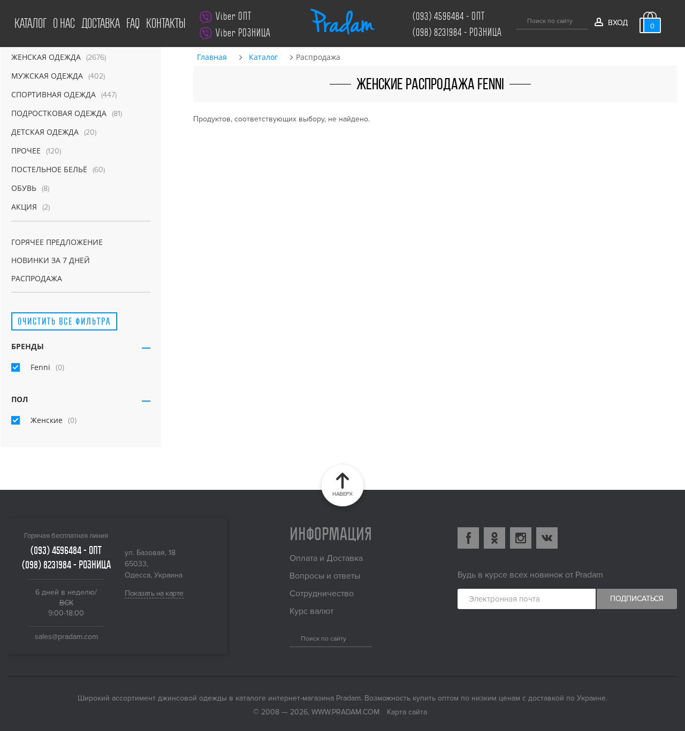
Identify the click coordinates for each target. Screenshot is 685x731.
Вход (617, 22)
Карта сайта (407, 712)
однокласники (494, 538)
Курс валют (311, 611)
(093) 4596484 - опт (449, 16)
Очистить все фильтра (64, 321)
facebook (468, 538)
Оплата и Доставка (326, 558)
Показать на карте (154, 593)
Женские (47, 420)
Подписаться (637, 598)
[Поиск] (520, 19)
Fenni (40, 367)
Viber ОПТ (234, 16)
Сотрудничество (322, 593)
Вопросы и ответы (325, 576)
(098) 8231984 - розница (457, 32)
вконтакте (547, 538)
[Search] (294, 636)
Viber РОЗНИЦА (243, 33)
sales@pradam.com (66, 636)
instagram (520, 538)
